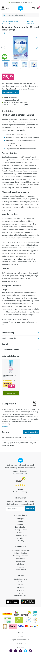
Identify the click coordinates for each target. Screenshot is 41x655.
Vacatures (20, 587)
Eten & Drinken (20, 527)
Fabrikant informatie (10, 350)
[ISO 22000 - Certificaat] (28, 620)
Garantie (20, 567)
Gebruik (5, 344)
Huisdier (20, 538)
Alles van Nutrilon (30, 22)
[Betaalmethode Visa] (21, 626)
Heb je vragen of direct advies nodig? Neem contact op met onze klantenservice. (20, 466)
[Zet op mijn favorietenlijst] (37, 38)
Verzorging (20, 518)
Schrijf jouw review (31, 432)
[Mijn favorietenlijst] (33, 8)
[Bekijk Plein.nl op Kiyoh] (26, 614)
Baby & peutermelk (10, 22)
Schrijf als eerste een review (9, 33)
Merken (20, 593)
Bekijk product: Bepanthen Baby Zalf (11, 377)
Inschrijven (30, 508)
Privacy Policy (20, 643)
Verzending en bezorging (20, 550)
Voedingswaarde (9, 338)
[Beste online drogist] (35, 620)
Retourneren (20, 561)
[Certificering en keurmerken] (19, 620)
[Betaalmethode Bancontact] (36, 626)
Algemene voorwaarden (20, 640)
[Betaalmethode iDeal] (31, 626)
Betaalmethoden (20, 553)
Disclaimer (20, 647)
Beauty (20, 521)
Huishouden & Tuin (20, 535)
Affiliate (20, 584)
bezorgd (11, 100)
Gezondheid (20, 524)
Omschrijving (7, 111)
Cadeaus (20, 532)
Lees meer (5, 426)
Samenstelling (8, 332)
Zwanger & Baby (20, 530)
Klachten (20, 564)
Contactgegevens (20, 579)
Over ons (20, 590)
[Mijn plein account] (7, 8)
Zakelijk (20, 582)
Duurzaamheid (20, 570)
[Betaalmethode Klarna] (13, 626)
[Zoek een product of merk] (4, 15)
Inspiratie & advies (20, 596)
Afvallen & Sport (20, 541)
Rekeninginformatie (20, 556)
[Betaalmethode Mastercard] (26, 626)
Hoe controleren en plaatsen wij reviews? (17, 437)
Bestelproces (20, 558)
